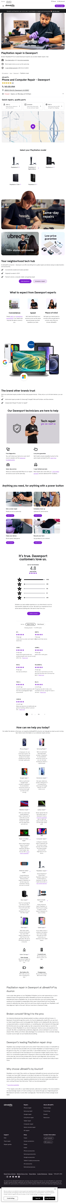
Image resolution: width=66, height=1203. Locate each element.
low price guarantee (23, 60)
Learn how (53, 458)
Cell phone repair (41, 778)
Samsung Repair (41, 749)
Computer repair (41, 839)
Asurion (3, 1)
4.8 (13, 83)
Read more (25, 658)
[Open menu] (3, 6)
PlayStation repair (41, 871)
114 (38, 714)
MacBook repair (23, 809)
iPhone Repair (24, 749)
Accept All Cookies (49, 1198)
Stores (54, 1)
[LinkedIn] (19, 1177)
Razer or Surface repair (23, 839)
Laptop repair (41, 809)
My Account (62, 1)
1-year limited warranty (11, 68)
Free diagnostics (9, 60)
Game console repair (41, 900)
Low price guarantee (42, 817)
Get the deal (55, 11)
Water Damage (24, 954)
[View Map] (33, 126)
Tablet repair (41, 927)
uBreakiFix (8, 1)
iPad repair (24, 927)
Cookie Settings (11, 1198)
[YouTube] (16, 1177)
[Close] (55, 1189)
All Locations (5, 73)
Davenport (16, 73)
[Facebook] (13, 1177)
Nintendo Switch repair (23, 871)
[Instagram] (7, 1177)
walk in (12, 316)
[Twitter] (10, 1177)
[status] (26, 637)
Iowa (11, 73)
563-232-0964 (10, 86)
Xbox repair (24, 900)
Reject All (38, 1198)
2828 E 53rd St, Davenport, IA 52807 (17, 90)
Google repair (24, 778)
